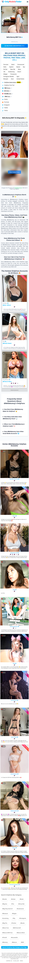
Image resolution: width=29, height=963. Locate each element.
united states (20, 79)
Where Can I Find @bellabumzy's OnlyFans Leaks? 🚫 (14, 425)
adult (12, 64)
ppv (24, 67)
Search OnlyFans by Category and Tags (14, 947)
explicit (11, 67)
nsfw (4, 67)
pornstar (5, 64)
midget (5, 74)
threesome (13, 74)
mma (19, 69)
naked (18, 67)
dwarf (19, 71)
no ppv (5, 69)
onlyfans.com (18, 188)
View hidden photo (14, 172)
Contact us (9, 960)
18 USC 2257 (16, 960)
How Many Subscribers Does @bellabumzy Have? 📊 (12, 417)
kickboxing (11, 71)
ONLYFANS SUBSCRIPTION (15, 46)
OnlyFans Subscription (12, 82)
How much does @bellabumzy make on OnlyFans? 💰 (13, 410)
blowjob (5, 79)
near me (12, 69)
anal (12, 79)
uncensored (20, 64)
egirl (18, 76)
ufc (4, 71)
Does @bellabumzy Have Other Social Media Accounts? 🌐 (13, 432)
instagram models (8, 76)
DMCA (21, 960)
